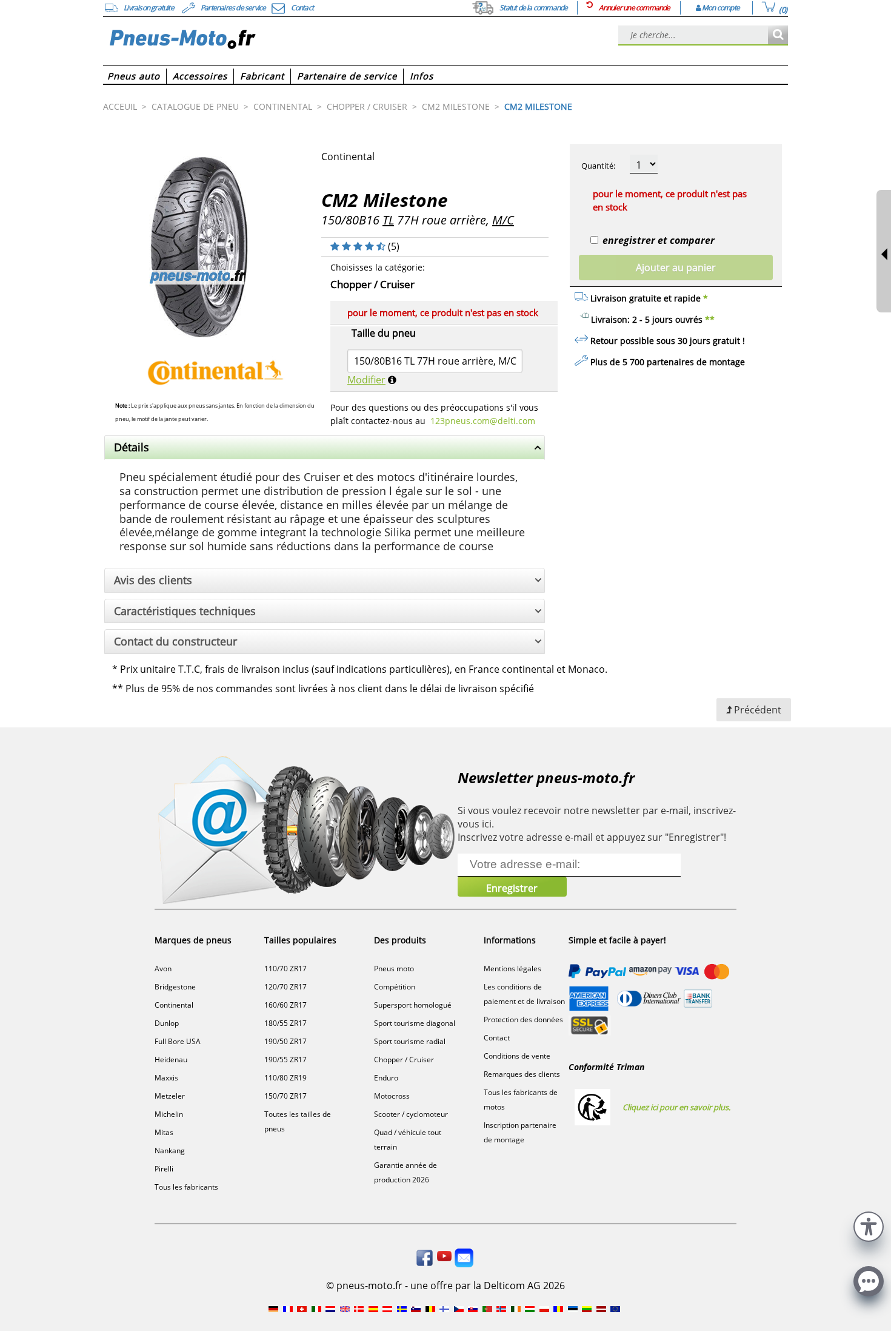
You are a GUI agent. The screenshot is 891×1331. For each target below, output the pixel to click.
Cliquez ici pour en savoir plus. (676, 1107)
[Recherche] (778, 35)
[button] (868, 1225)
